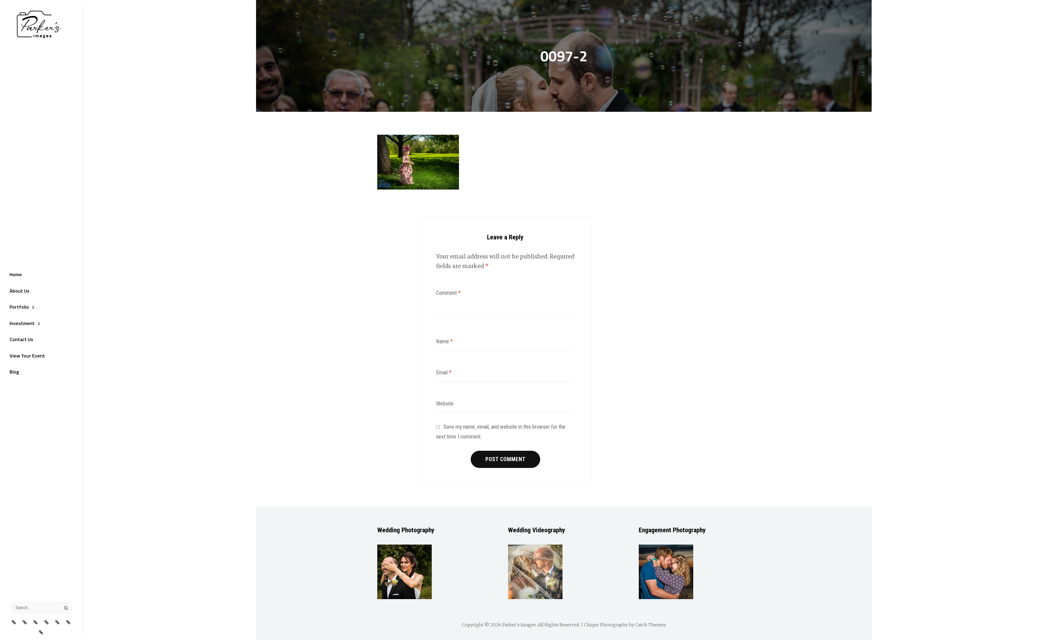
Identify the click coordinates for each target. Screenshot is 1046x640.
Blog (14, 371)
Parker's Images (519, 624)
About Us (19, 291)
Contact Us (21, 339)
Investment (22, 323)
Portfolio (19, 307)
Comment (448, 293)
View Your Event (27, 355)
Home (16, 274)
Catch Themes (650, 624)
